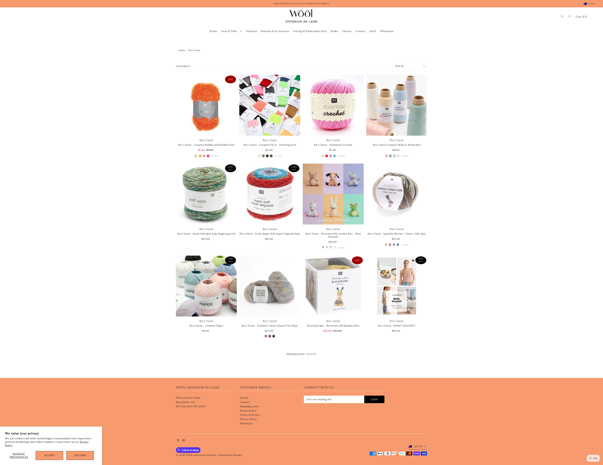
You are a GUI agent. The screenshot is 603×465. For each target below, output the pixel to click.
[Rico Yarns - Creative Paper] (206, 286)
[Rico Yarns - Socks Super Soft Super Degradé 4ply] (269, 194)
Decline (80, 455)
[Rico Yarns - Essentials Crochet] (333, 105)
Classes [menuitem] (347, 31)
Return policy (248, 410)
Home (182, 50)
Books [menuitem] (334, 31)
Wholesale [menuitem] (387, 31)
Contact (245, 402)
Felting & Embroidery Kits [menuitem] (310, 31)
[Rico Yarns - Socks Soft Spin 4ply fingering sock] (206, 194)
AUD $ (591, 4)
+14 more (341, 156)
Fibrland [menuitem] (251, 31)
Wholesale (246, 423)
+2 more (341, 248)
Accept (49, 455)
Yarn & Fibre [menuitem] (229, 31)
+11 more (277, 156)
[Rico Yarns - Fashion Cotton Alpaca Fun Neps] (269, 286)
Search (244, 397)
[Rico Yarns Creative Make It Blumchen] (396, 105)
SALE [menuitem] (372, 31)
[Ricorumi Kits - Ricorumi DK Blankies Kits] (333, 286)
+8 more (404, 156)
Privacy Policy (248, 419)
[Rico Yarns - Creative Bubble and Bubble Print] (206, 105)
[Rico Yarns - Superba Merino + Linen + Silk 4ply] (396, 194)
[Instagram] (183, 440)
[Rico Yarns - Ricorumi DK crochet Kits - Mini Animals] (333, 194)
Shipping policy (249, 406)
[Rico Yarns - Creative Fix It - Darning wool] (269, 105)
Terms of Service (250, 414)
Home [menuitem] (213, 31)
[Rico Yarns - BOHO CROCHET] (396, 286)
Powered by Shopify (230, 455)
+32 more (215, 156)
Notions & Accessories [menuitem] (275, 31)
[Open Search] (562, 16)
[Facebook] (178, 440)
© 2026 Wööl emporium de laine (196, 455)
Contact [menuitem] (360, 31)
